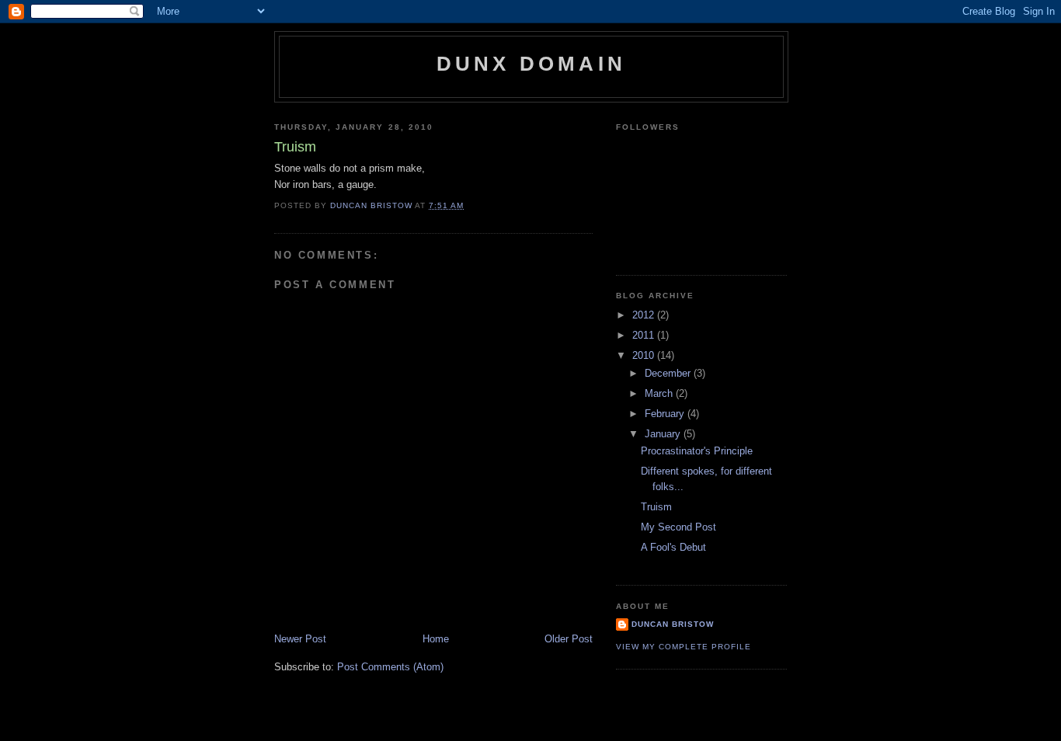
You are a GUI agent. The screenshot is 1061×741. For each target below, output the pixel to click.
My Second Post (678, 527)
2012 (644, 315)
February (666, 413)
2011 (644, 335)
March (660, 393)
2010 (644, 355)
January (664, 434)
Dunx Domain (531, 63)
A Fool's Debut (673, 547)
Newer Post (300, 639)
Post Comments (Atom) (390, 667)
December (669, 373)
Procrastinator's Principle (697, 451)
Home (436, 639)
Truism (656, 507)
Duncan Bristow (672, 624)
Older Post (568, 639)
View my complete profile (683, 646)
